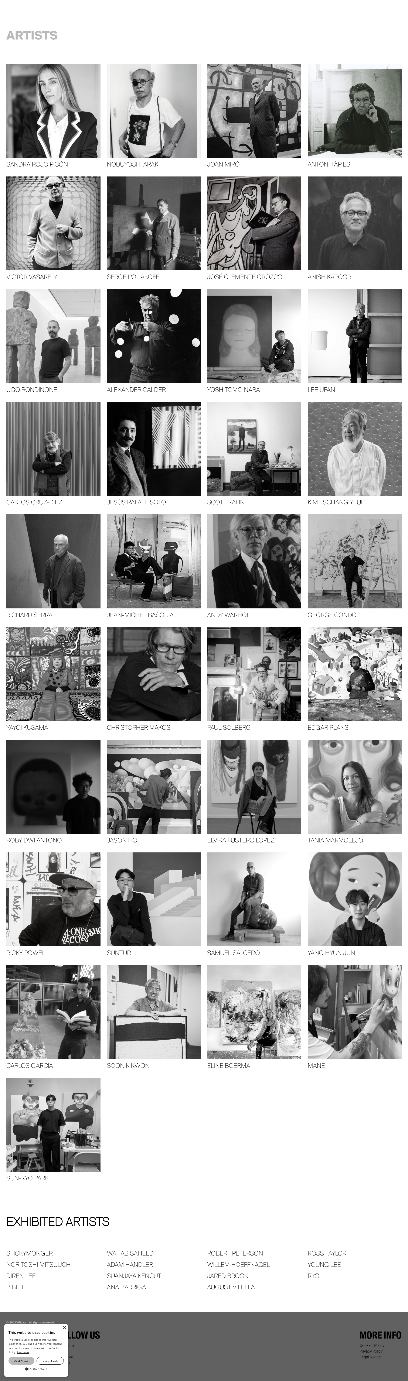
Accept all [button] (21, 1360)
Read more (23, 1352)
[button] (36, 1369)
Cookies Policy (372, 1345)
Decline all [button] (50, 1360)
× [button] (64, 1327)
